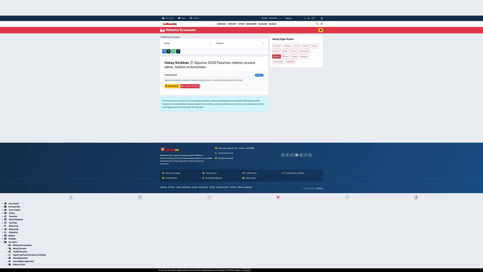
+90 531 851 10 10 (225, 153)
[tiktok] (416, 197)
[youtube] (278, 197)
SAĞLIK (272, 24)
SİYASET (232, 24)
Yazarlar (195, 18)
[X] (287, 155)
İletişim (12, 239)
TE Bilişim (319, 188)
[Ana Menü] (321, 24)
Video (183, 18)
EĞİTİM (233, 187)
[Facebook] (283, 155)
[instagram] (209, 197)
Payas (294, 56)
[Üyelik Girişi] (321, 18)
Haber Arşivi (251, 178)
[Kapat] (481, 270)
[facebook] (71, 197)
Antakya (287, 46)
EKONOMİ (251, 24)
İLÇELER (263, 24)
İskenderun (304, 51)
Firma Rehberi (16, 219)
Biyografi (13, 229)
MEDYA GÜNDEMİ (245, 187)
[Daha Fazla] (178, 51)
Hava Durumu (211, 173)
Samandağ (277, 62)
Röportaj (13, 226)
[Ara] (317, 24)
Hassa (293, 51)
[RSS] (310, 155)
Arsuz (297, 46)
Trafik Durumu (251, 173)
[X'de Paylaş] (168, 51)
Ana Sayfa (14, 203)
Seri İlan (13, 223)
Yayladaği (290, 62)
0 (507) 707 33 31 (191, 86)
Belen (305, 46)
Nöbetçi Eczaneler (172, 173)
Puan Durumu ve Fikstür (295, 173)
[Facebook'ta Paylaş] (164, 51)
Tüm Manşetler (171, 178)
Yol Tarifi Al (173, 86)
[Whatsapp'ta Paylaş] (173, 51)
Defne (314, 46)
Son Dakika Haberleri (213, 178)
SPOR (241, 24)
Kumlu (286, 56)
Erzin (285, 51)
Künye (12, 236)
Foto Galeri (169, 18)
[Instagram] (292, 155)
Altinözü (276, 46)
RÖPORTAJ (203, 187)
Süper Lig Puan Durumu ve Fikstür (29, 255)
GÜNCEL (221, 24)
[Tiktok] (301, 155)
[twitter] (140, 197)
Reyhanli (304, 56)
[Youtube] (296, 155)
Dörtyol (276, 51)
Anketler (13, 232)
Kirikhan (276, 56)
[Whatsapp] (306, 155)
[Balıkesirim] (169, 24)
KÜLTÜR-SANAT (222, 187)
